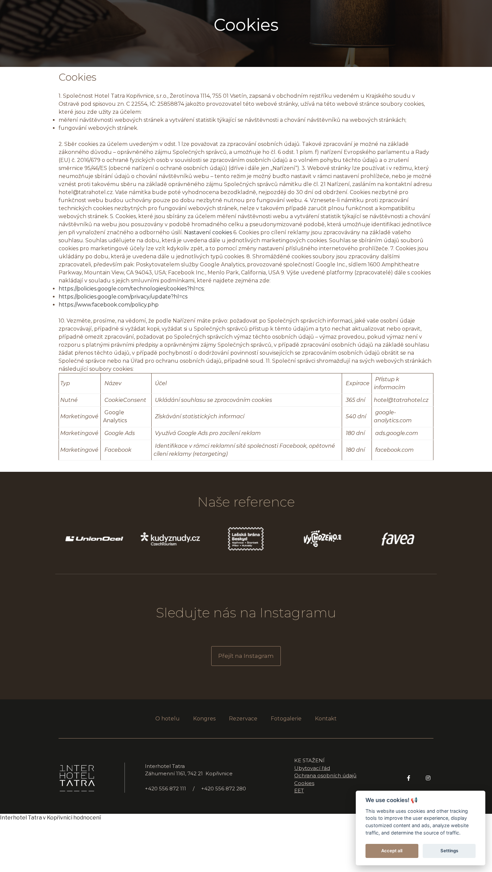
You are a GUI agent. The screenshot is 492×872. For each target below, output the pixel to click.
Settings (449, 850)
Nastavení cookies (208, 232)
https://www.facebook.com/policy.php (109, 304)
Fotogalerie (286, 718)
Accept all (391, 850)
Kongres (204, 718)
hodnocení (87, 817)
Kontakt (326, 718)
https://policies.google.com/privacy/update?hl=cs (123, 296)
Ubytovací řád (312, 768)
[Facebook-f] (408, 778)
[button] (246, 656)
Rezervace (243, 718)
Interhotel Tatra (21, 817)
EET (299, 790)
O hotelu (167, 718)
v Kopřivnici (57, 817)
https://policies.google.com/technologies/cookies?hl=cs (131, 288)
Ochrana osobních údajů (325, 775)
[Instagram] (428, 778)
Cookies (246, 25)
